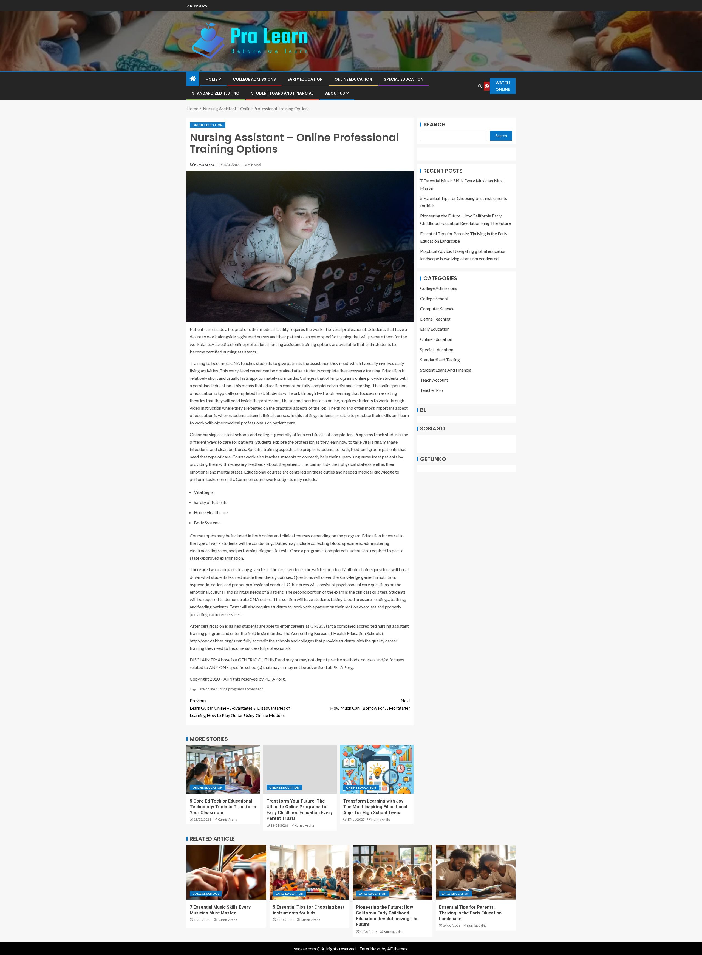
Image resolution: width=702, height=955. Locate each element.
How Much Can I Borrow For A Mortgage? (370, 704)
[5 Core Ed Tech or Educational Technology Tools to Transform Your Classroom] (223, 769)
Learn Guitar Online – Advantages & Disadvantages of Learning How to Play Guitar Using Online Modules (240, 708)
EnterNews (370, 948)
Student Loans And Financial (282, 93)
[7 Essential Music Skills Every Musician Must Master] (226, 872)
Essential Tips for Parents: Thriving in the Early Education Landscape (470, 913)
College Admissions (254, 79)
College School (434, 298)
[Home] (193, 79)
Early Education (305, 79)
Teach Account (434, 380)
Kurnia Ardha (204, 165)
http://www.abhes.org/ (211, 640)
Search (434, 124)
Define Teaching (435, 319)
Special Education (403, 79)
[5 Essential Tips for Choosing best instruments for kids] (309, 872)
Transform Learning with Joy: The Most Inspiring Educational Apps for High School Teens (375, 806)
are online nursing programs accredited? (231, 689)
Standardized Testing (215, 93)
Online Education (353, 79)
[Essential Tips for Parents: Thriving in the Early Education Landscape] (476, 872)
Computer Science (437, 308)
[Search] (479, 86)
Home (211, 79)
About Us (335, 93)
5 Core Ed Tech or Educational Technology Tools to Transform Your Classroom (223, 806)
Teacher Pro (431, 390)
